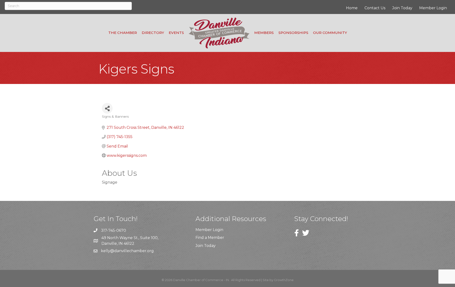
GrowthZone (284, 280)
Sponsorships (293, 32)
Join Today (402, 8)
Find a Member (210, 237)
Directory (153, 32)
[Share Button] (107, 108)
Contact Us (374, 8)
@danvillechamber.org (132, 251)
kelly (105, 251)
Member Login (433, 8)
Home (352, 8)
